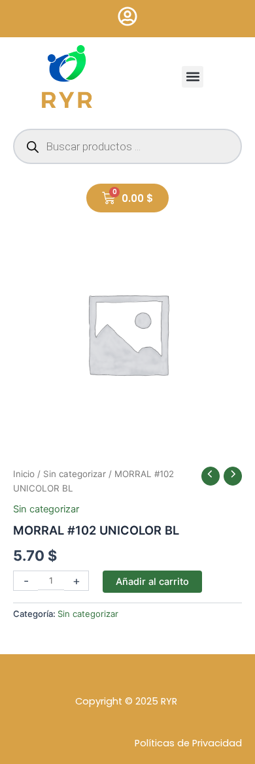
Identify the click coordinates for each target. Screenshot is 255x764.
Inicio (24, 474)
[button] (192, 77)
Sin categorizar (74, 474)
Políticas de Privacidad (188, 743)
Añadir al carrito (152, 582)
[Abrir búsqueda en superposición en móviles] (127, 146)
